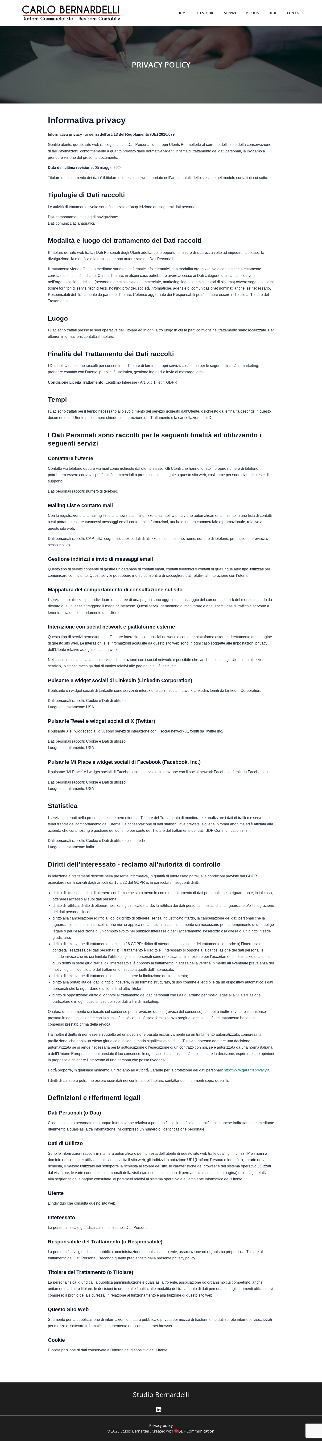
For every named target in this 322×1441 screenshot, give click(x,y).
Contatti (295, 13)
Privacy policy (161, 1425)
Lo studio (206, 13)
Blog (273, 13)
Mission (252, 13)
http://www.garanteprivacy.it (246, 1070)
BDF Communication (196, 1431)
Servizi (230, 13)
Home (182, 13)
